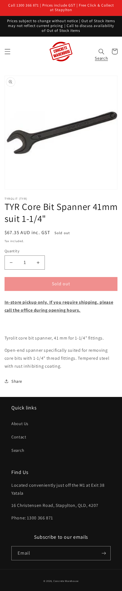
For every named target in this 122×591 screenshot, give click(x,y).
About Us (19, 423)
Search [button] (101, 56)
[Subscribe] (103, 553)
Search (17, 450)
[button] (7, 51)
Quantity (12, 250)
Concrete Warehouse (66, 581)
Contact (18, 437)
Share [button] (16, 381)
